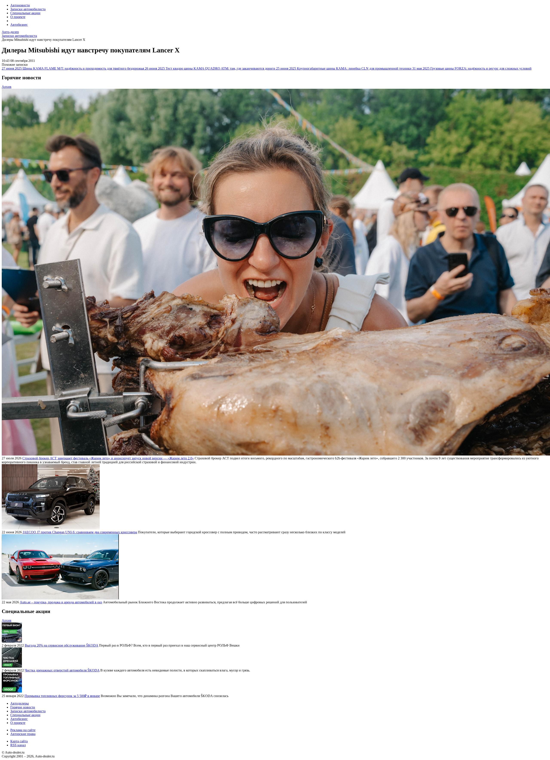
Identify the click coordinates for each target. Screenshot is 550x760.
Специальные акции (25, 13)
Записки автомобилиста (28, 9)
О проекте (17, 17)
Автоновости (20, 5)
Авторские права (22, 734)
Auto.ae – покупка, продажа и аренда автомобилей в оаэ (61, 602)
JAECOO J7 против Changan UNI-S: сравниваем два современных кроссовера (80, 532)
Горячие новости (22, 707)
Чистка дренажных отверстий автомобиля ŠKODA (62, 670)
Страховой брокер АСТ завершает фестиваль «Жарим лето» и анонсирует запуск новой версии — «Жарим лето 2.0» (108, 458)
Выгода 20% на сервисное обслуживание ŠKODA (61, 645)
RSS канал (18, 745)
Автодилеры (19, 703)
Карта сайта (19, 741)
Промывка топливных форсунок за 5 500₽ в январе (62, 696)
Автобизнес (19, 24)
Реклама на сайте (22, 730)
